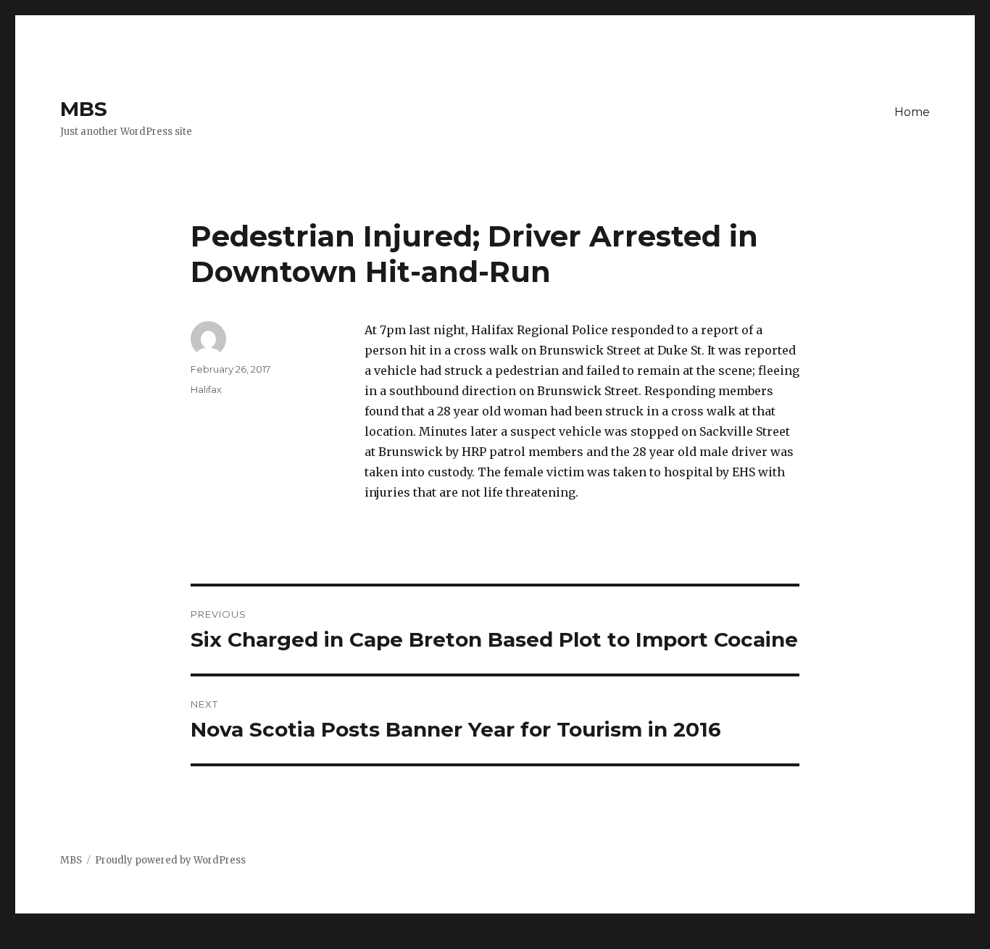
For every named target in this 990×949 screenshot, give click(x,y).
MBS (83, 108)
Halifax (206, 389)
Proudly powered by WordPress (170, 860)
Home (912, 112)
